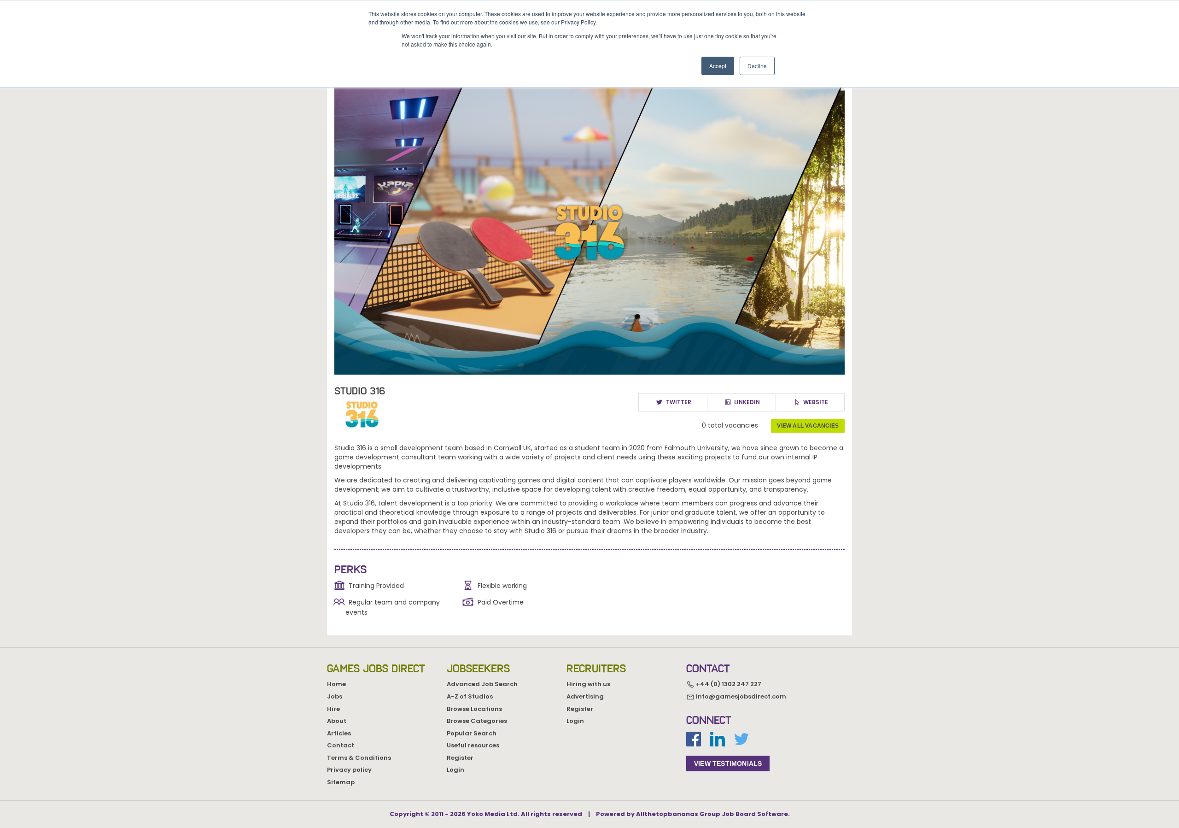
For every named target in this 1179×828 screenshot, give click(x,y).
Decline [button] (757, 66)
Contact (340, 745)
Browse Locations (474, 709)
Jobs (334, 696)
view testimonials (728, 763)
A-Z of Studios (470, 696)
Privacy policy (349, 769)
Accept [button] (717, 66)
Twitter (678, 402)
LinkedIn (746, 402)
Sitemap (341, 782)
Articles (339, 733)
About (336, 720)
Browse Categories (477, 720)
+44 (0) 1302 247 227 (728, 684)
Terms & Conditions (359, 757)
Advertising (585, 696)
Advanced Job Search (482, 684)
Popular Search (471, 733)
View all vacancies (808, 426)
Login (455, 769)
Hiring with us (588, 684)
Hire (333, 709)
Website (815, 402)
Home (336, 684)
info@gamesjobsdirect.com (740, 696)
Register (460, 757)
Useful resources (473, 745)
